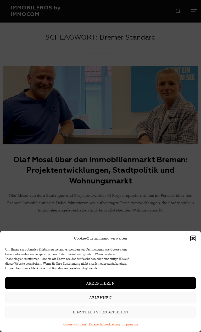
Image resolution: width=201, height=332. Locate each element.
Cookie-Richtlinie (74, 324)
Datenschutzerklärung (104, 324)
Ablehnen (100, 297)
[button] (193, 238)
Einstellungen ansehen (100, 312)
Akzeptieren (100, 283)
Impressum (130, 324)
